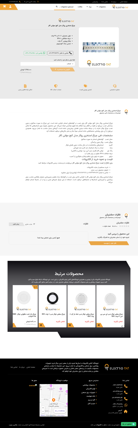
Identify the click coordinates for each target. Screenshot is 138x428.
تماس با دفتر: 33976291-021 (58, 53)
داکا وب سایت (13, 425)
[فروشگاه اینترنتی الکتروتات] (119, 6)
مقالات (80, 6)
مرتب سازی (28, 224)
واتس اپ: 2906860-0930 (33, 53)
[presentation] (124, 326)
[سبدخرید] (4, 7)
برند (90, 6)
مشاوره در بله (126, 424)
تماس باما (14, 367)
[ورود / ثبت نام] (10, 7)
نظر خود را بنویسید (110, 243)
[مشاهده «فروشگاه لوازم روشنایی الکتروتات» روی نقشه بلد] (54, 400)
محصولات (102, 6)
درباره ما (22, 367)
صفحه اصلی (30, 367)
